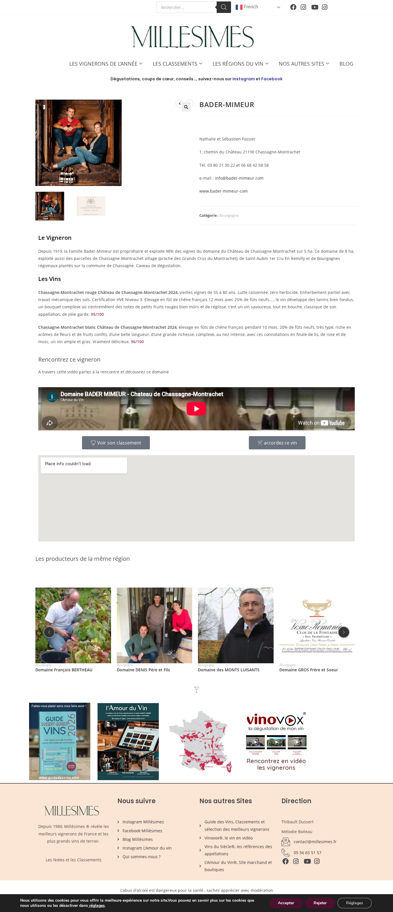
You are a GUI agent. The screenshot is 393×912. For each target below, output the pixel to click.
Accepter (286, 903)
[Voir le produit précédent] (179, 104)
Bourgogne (229, 215)
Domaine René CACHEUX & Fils (309, 669)
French (250, 6)
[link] (88, 905)
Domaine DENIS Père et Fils (62, 669)
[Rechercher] (224, 7)
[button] (186, 107)
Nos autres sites (301, 63)
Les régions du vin (238, 63)
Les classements (175, 63)
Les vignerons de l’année (103, 63)
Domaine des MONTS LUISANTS (147, 669)
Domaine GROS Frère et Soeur (227, 669)
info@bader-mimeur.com (239, 178)
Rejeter (320, 903)
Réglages (354, 903)
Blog (346, 63)
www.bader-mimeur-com (223, 191)
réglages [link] (97, 905)
